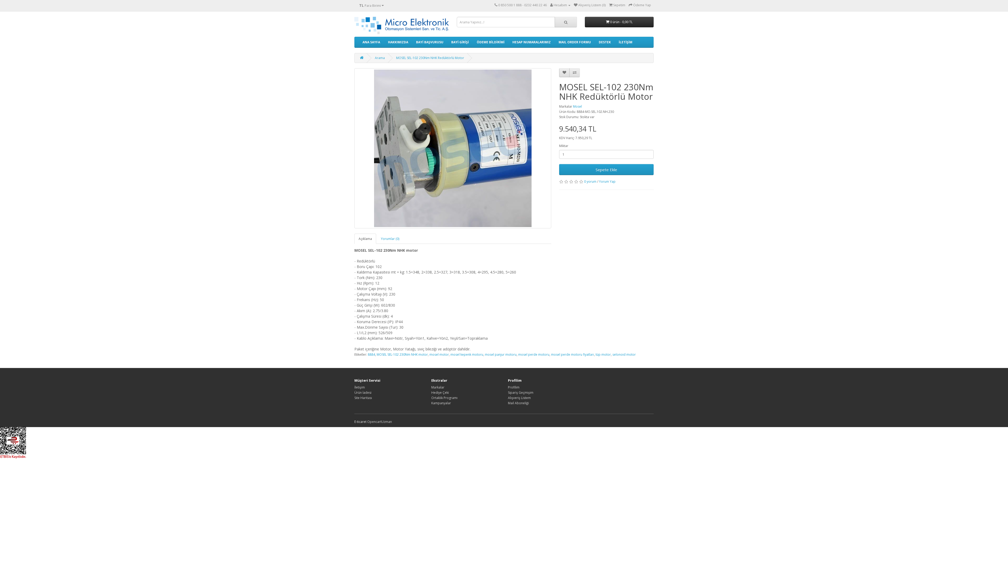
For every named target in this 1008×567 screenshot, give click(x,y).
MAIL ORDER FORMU (575, 42)
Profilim (513, 387)
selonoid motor (624, 354)
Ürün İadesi (362, 392)
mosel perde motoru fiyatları (572, 354)
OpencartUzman (379, 421)
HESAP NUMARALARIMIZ (531, 42)
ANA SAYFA (371, 42)
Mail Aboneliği (518, 403)
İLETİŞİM (625, 42)
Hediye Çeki (440, 392)
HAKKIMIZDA (398, 42)
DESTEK (605, 42)
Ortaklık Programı (444, 398)
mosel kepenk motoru (466, 354)
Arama (380, 58)
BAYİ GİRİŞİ (460, 42)
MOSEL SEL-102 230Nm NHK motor (402, 354)
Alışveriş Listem (519, 398)
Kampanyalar (441, 403)
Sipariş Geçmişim (520, 392)
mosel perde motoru (533, 354)
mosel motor (439, 354)
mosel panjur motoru (501, 354)
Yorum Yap (607, 181)
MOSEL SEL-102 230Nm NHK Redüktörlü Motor (430, 58)
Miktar (563, 146)
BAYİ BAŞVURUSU (429, 42)
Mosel (577, 106)
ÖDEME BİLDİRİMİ (491, 42)
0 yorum (590, 181)
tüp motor (603, 354)
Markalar (437, 387)
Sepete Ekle (606, 169)
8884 (371, 354)
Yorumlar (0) (390, 239)
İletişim (359, 387)
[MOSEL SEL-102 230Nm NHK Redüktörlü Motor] (452, 148)
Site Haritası (363, 398)
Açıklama (365, 239)
